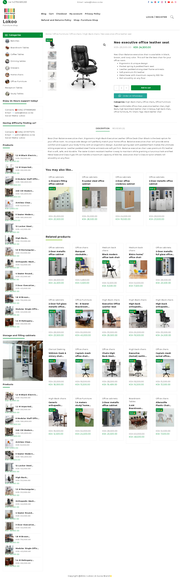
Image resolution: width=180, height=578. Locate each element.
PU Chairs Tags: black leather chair (145, 112)
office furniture (121, 112)
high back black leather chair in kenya (137, 109)
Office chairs (76, 34)
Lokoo (10, 21)
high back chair (163, 109)
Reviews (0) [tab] (118, 128)
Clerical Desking (57, 349)
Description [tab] (103, 128)
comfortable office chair (130, 106)
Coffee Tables (17, 54)
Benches (15, 41)
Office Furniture (19, 81)
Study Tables (17, 94)
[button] (104, 44)
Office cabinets (56, 177)
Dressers (15, 68)
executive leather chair (153, 106)
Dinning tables (18, 61)
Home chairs (17, 74)
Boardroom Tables (20, 47)
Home (48, 34)
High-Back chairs (91, 34)
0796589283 (20, 2)
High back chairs (137, 349)
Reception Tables (13, 88)
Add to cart (146, 88)
